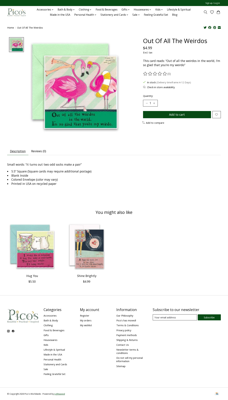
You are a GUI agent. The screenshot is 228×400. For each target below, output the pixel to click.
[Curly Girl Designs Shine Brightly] (87, 246)
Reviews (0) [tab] (38, 151)
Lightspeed (59, 393)
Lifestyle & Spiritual (179, 9)
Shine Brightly (86, 276)
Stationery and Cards (55, 364)
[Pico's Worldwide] (16, 12)
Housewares (50, 340)
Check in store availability (161, 87)
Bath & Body (51, 320)
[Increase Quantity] (154, 103)
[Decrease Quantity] (146, 103)
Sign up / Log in (212, 3)
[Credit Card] (217, 394)
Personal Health (52, 359)
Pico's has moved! (126, 320)
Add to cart (177, 115)
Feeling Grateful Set (156, 15)
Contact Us (122, 344)
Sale (46, 369)
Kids (46, 344)
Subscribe (209, 317)
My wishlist (86, 325)
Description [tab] (18, 151)
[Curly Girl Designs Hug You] (32, 246)
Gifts (46, 335)
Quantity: (148, 95)
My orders (85, 320)
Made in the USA (60, 15)
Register (84, 315)
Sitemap (121, 366)
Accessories (50, 315)
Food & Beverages (107, 9)
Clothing (48, 325)
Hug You (32, 276)
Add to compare (155, 122)
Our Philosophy (124, 315)
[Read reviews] (155, 74)
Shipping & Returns (127, 340)
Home (10, 27)
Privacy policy (123, 330)
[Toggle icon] (205, 12)
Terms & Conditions (127, 325)
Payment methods (126, 335)
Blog (174, 15)
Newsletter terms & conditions (127, 351)
